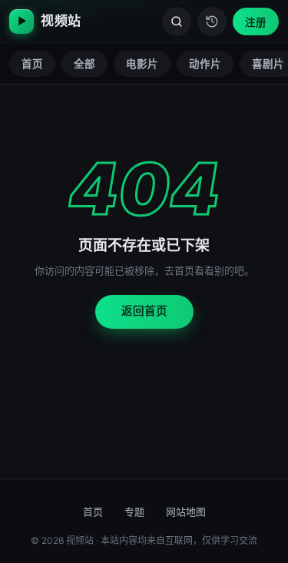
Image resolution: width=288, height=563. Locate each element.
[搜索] (176, 21)
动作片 (205, 64)
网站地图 (186, 511)
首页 (32, 64)
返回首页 (144, 311)
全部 (84, 64)
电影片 (142, 64)
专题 (134, 511)
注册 (255, 22)
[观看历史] (212, 21)
